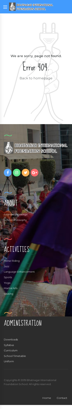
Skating (8, 293)
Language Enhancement (19, 271)
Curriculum (10, 350)
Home (46, 398)
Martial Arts (10, 288)
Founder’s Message (16, 214)
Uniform (9, 361)
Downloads (11, 339)
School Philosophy (15, 219)
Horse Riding (12, 260)
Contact (62, 398)
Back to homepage (36, 78)
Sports (8, 277)
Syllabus (9, 345)
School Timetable (15, 355)
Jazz (6, 266)
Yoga (7, 282)
